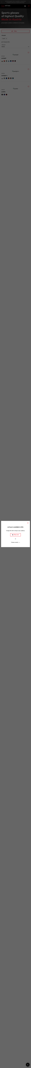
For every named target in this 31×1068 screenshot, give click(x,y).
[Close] (28, 523)
